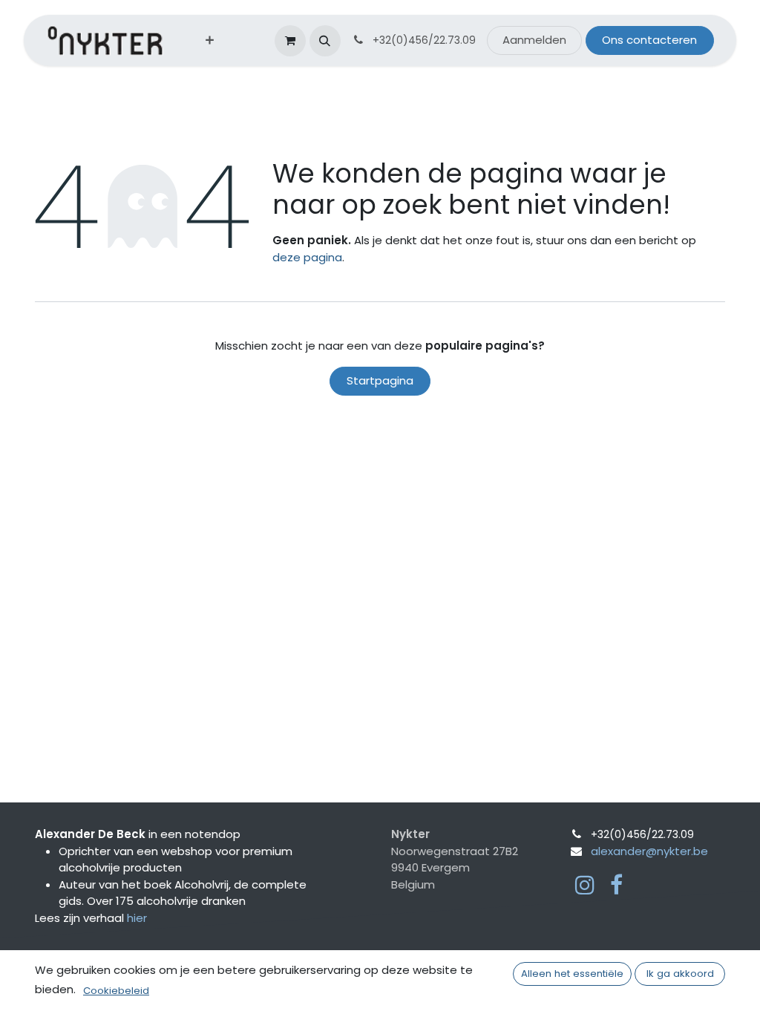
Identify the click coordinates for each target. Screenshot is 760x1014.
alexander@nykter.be (649, 851)
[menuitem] (209, 40)
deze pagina (307, 257)
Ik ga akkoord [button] (680, 973)
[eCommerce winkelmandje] (290, 40)
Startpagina (380, 380)
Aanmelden (534, 40)
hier (137, 918)
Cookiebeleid (116, 991)
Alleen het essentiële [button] (572, 973)
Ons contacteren (649, 40)
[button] (325, 40)
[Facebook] (616, 885)
